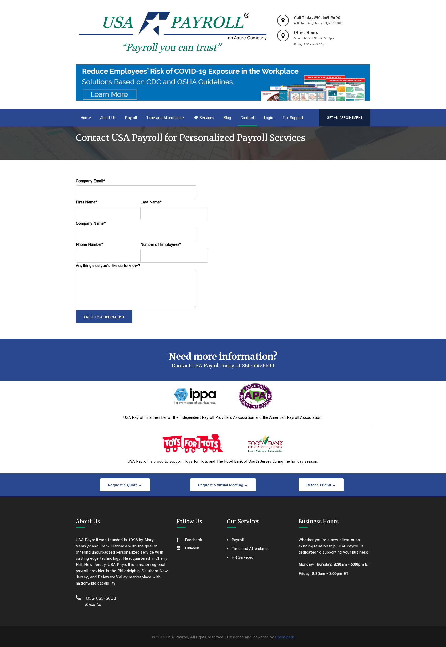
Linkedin (192, 548)
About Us (108, 118)
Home (86, 118)
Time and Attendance (165, 118)
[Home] (172, 32)
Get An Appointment (344, 117)
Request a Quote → (125, 485)
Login (268, 118)
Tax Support (293, 118)
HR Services (203, 118)
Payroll (131, 118)
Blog (227, 118)
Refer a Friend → (321, 485)
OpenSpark (284, 637)
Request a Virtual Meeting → (223, 485)
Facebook (193, 540)
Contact (247, 118)
